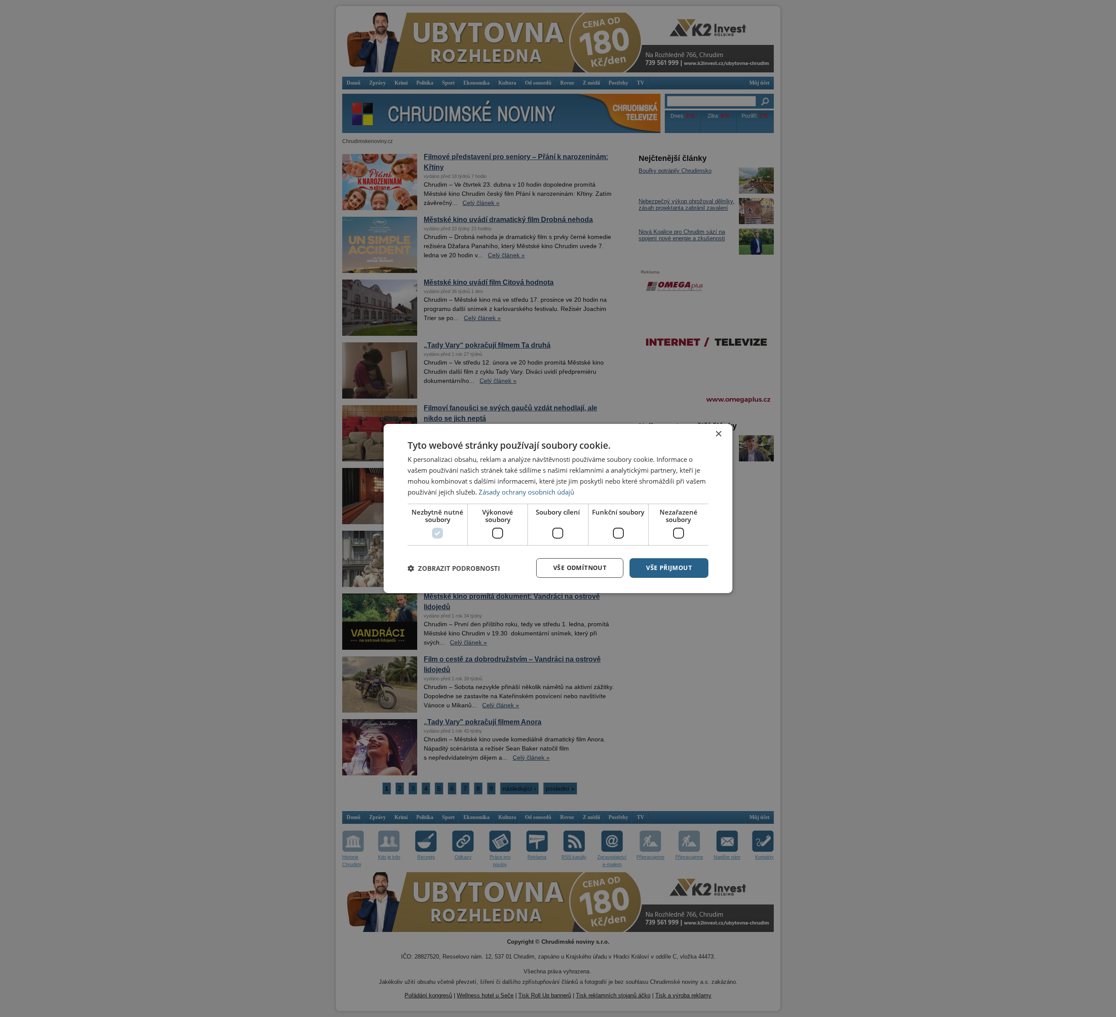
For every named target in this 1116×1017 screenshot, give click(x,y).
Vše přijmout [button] (669, 567)
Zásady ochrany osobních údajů (526, 492)
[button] (454, 568)
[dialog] (558, 508)
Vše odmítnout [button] (579, 567)
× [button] (718, 434)
